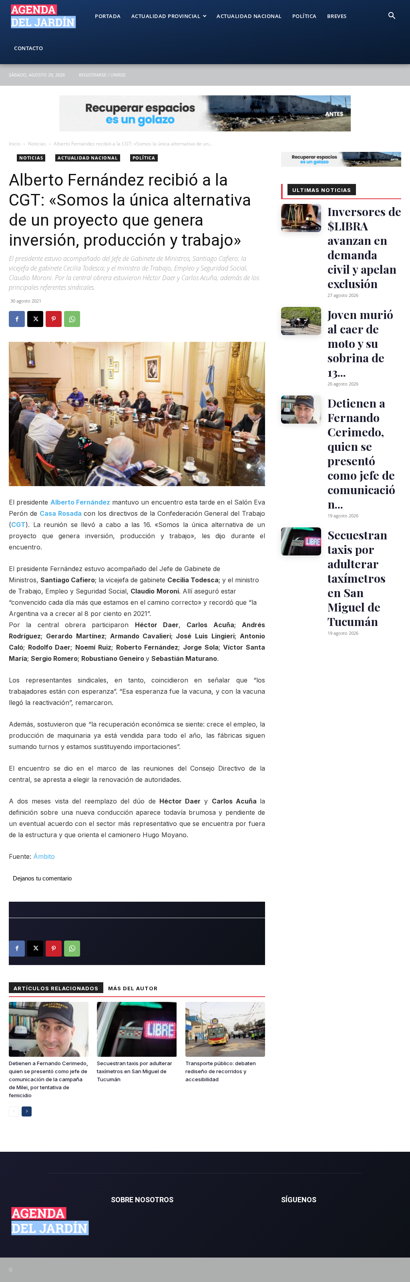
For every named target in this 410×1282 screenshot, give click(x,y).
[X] (35, 319)
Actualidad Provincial (166, 16)
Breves (337, 16)
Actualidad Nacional (249, 16)
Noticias (37, 143)
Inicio (14, 143)
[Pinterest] (54, 319)
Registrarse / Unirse (102, 75)
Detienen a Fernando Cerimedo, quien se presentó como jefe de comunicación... (361, 453)
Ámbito (44, 856)
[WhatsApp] (72, 319)
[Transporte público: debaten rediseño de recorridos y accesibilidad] (225, 1029)
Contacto (28, 48)
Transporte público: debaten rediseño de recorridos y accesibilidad (220, 1071)
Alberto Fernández (80, 502)
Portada (108, 16)
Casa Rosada (61, 513)
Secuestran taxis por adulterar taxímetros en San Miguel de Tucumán (134, 1071)
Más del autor (133, 988)
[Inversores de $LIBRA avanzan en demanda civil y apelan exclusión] (301, 218)
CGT (18, 525)
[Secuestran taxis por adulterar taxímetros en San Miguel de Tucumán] (137, 1029)
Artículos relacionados (56, 988)
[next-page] (27, 1111)
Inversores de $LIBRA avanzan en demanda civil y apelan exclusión (364, 247)
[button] (391, 16)
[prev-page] (14, 1111)
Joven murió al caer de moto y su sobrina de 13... (360, 343)
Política (304, 16)
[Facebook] (17, 319)
